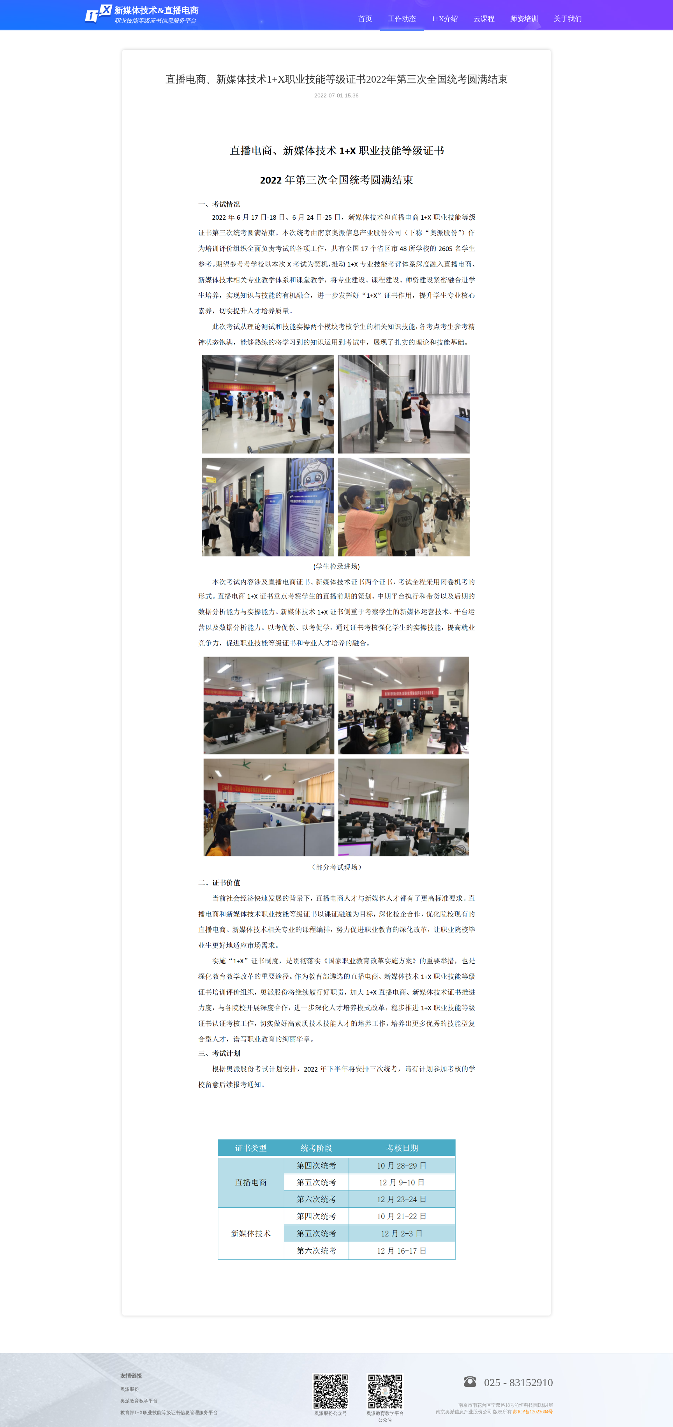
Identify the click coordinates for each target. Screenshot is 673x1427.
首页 (365, 19)
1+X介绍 (445, 19)
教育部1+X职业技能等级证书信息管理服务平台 (169, 1412)
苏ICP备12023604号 (533, 1412)
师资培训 (524, 19)
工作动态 (402, 19)
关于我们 (568, 19)
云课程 (484, 19)
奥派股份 (129, 1389)
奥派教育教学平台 (139, 1401)
